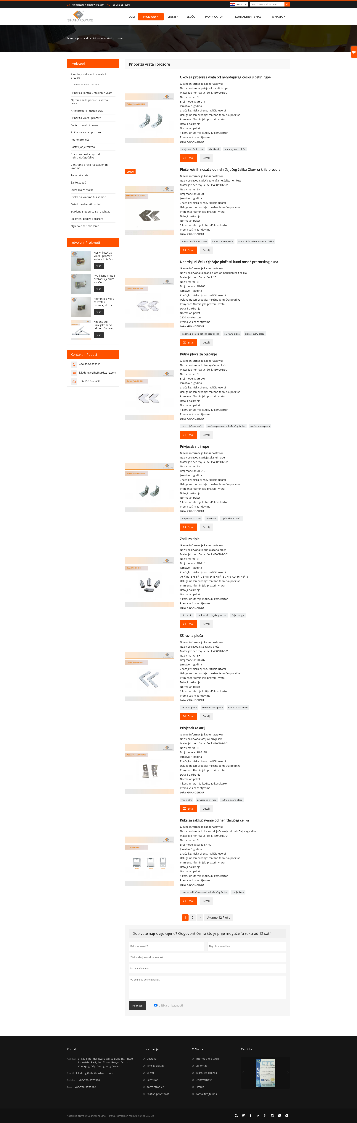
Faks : (70, 1087)
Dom (131, 16)
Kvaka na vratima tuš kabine (88, 197)
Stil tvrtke (201, 1065)
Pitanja (200, 1087)
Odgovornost (204, 1080)
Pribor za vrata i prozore (86, 118)
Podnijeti (137, 1005)
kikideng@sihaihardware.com (88, 4)
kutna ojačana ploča (235, 149)
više (99, 266)
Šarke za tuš (78, 182)
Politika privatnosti (158, 1094)
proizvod (149, 16)
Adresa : (72, 1058)
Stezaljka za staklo (82, 190)
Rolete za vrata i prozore (86, 84)
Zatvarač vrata (80, 175)
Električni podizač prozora (87, 219)
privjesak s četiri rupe (192, 149)
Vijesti (172, 16)
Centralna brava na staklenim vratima (89, 166)
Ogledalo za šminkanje (85, 226)
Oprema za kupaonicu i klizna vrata (89, 101)
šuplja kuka (238, 892)
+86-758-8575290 (89, 381)
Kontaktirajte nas (248, 16)
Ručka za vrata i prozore (86, 132)
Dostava (151, 1058)
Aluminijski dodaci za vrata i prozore (88, 75)
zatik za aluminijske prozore (211, 615)
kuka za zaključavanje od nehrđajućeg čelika (204, 892)
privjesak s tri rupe (191, 518)
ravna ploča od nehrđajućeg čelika (256, 241)
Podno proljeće (80, 139)
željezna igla (238, 615)
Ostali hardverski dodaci (86, 204)
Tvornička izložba (206, 1073)
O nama (277, 16)
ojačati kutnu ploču (254, 333)
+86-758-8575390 (120, 4)
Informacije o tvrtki (207, 1058)
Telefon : (72, 1080)
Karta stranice (155, 1087)
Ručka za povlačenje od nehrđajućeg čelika (85, 155)
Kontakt (72, 1049)
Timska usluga (155, 1065)
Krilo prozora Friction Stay (87, 110)
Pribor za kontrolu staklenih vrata (91, 93)
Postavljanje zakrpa (83, 147)
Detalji (206, 158)
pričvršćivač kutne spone (194, 241)
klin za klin (186, 615)
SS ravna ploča (232, 333)
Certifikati (152, 1080)
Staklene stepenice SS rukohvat (90, 211)
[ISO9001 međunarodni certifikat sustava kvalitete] (265, 1073)
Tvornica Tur (214, 16)
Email (188, 157)
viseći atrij (214, 149)
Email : (71, 1073)
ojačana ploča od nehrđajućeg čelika (200, 333)
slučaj (191, 16)
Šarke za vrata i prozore (85, 125)
